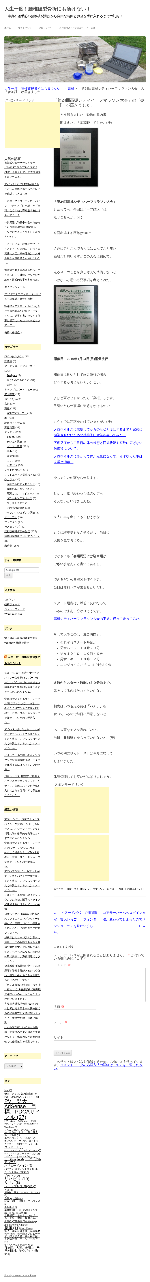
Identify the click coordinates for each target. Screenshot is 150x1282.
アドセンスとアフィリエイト (21, 366)
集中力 (28, 1245)
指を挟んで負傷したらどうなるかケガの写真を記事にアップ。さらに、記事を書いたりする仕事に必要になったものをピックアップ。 (22, 315)
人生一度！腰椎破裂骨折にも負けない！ (47, 9)
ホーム (7, 28)
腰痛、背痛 (26, 1228)
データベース (12, 1154)
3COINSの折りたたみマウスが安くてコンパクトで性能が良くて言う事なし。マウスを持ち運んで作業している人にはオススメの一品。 (22, 739)
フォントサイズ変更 (16, 1172)
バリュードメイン (18, 1165)
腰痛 (12, 1228)
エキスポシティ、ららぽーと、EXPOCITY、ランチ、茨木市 (21, 1139)
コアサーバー (29, 1144)
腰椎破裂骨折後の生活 (17, 531)
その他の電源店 (16, 507)
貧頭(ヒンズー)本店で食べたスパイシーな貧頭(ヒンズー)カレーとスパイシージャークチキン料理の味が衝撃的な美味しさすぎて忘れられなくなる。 (22, 682)
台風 (9, 1198)
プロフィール (45, 28)
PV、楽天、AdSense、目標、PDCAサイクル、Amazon (21, 1122)
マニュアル (10, 517)
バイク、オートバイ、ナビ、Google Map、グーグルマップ (22, 1159)
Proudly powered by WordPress (20, 1275)
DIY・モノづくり (14, 356)
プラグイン (10, 522)
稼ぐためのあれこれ (18, 380)
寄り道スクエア (16, 503)
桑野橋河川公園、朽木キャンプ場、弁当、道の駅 (21, 1211)
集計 (9, 384)
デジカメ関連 (14, 441)
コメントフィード (14, 609)
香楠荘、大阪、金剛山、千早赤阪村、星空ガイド (22, 1249)
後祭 (18, 1198)
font (8, 1090)
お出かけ (9, 399)
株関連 (8, 361)
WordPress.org (13, 613)
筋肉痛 (20, 1221)
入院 (8, 1190)
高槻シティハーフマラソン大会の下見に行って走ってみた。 (98, 619)
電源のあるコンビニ (18, 488)
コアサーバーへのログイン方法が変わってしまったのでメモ (124, 919)
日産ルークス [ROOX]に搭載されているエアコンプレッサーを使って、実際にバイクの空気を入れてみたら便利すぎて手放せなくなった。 (22, 786)
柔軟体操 (10, 1207)
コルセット (13, 1147)
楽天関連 (9, 394)
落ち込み (10, 1245)
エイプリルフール (14, 286)
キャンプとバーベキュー (18, 389)
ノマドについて (13, 469)
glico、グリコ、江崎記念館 (20, 1093)
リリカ (12, 1182)
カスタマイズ (12, 526)
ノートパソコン (30, 1153)
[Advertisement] (82, 810)
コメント (62, 965)
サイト (58, 1037)
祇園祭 (9, 1221)
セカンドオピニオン (15, 1150)
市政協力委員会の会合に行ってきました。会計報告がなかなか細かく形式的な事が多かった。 (22, 275)
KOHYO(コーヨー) (17, 413)
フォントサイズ (27, 1169)
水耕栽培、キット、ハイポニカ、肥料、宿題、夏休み (21, 1216)
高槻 (69, 889)
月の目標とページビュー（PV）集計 (77, 28)
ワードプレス (16, 1186)
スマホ (10, 460)
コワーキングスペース (19, 498)
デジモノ (9, 432)
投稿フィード (12, 604)
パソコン (10, 1169)
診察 (19, 1245)
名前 (59, 1006)
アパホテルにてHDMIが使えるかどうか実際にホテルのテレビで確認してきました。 (22, 189)
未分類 (8, 545)
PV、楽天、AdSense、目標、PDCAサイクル (22, 1109)
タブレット (33, 1150)
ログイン (9, 599)
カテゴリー (12, 1144)
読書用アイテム (13, 422)
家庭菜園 (9, 427)
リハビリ (16, 1179)
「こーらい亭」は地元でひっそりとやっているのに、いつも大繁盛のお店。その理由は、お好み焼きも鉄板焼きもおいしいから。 (22, 253)
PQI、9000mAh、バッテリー (21, 1097)
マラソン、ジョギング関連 (19, 512)
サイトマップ (24, 28)
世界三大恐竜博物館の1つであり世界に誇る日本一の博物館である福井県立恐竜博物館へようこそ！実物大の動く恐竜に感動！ (22, 1013)
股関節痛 (31, 1221)
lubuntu (11, 436)
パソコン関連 (14, 446)
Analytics (12, 375)
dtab (9, 451)
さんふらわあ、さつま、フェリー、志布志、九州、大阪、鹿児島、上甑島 (21, 1132)
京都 (7, 403)
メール (61, 1022)
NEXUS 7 (12, 465)
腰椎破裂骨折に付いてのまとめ (22, 536)
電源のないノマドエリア (21, 493)
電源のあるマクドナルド (21, 484)
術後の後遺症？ (13, 332)
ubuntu (11, 455)
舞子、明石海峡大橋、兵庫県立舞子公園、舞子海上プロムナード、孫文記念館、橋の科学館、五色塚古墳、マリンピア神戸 (22, 1236)
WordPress (11, 1127)
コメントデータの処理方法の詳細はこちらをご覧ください (98, 1066)
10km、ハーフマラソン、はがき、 (98, 889)
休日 (32, 1186)
